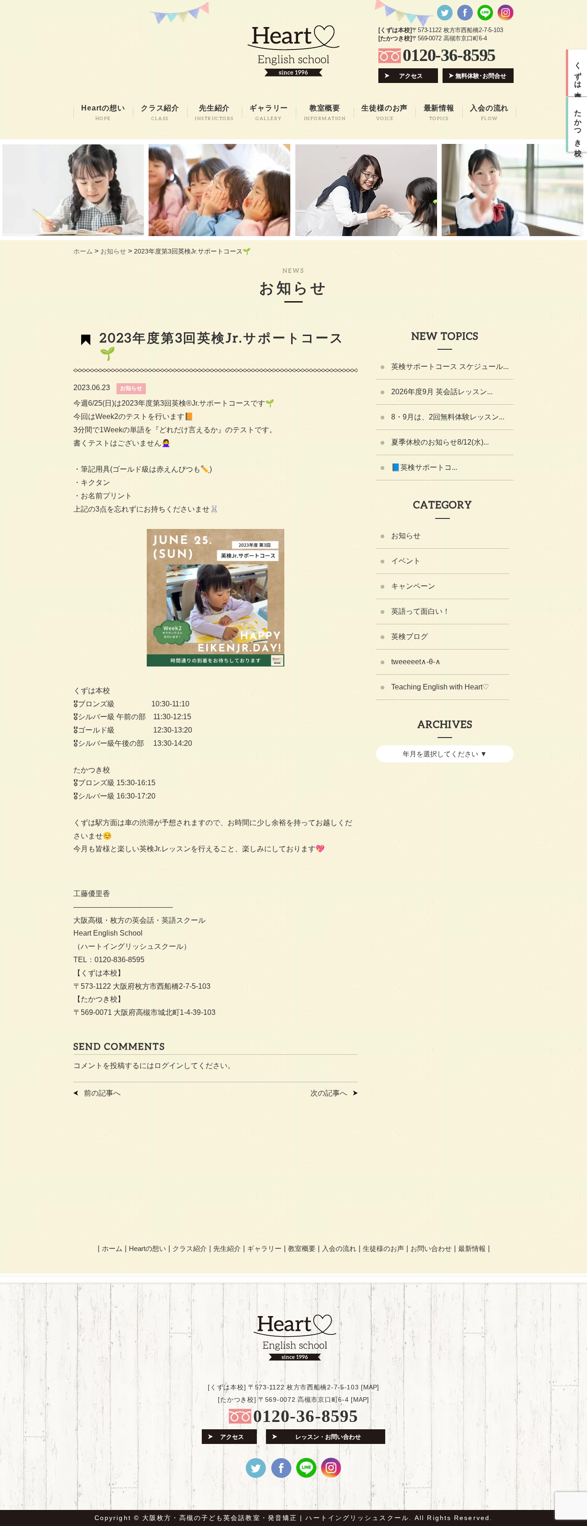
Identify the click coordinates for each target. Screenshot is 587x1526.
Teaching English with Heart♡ (440, 687)
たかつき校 (578, 124)
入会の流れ (339, 1248)
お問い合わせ (431, 1248)
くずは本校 (578, 72)
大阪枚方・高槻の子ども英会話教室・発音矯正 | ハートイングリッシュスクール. (277, 1517)
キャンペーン (413, 586)
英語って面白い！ (420, 611)
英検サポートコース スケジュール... (450, 366)
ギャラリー (264, 1248)
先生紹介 (227, 1248)
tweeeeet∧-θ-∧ (416, 662)
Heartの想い (147, 1248)
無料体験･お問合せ (480, 75)
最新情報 (472, 1248)
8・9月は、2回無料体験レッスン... (447, 417)
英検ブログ (409, 636)
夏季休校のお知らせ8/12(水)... (440, 442)
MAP (370, 1387)
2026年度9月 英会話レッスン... (442, 392)
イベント (406, 561)
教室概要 (302, 1248)
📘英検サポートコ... (424, 467)
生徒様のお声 (383, 1248)
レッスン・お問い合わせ (328, 1436)
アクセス (411, 75)
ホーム (112, 1248)
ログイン (168, 1065)
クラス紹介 (189, 1248)
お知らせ (131, 388)
